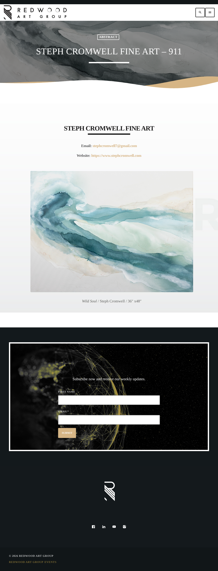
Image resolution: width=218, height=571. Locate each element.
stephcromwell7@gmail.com (115, 146)
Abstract (108, 37)
